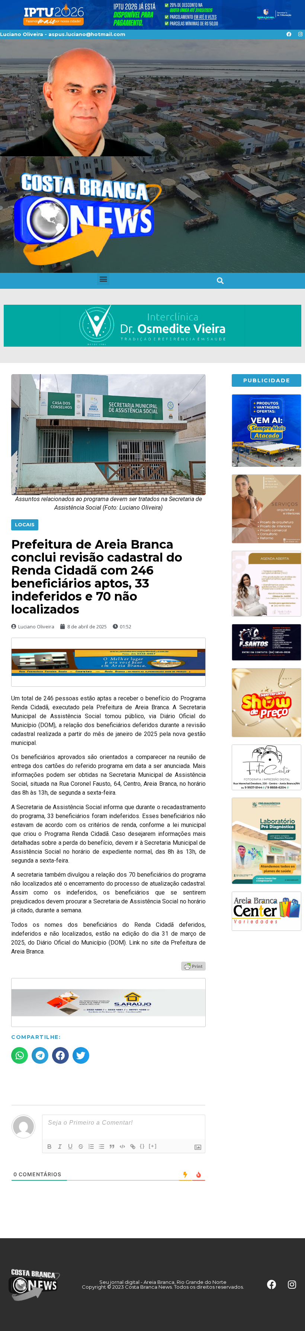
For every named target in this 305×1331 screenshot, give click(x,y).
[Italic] (60, 1146)
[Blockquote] (112, 1146)
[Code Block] (122, 1146)
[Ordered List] (91, 1146)
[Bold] (49, 1146)
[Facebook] (288, 34)
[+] (153, 1146)
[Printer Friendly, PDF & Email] (193, 966)
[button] (103, 279)
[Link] (133, 1146)
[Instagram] (300, 34)
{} (142, 1146)
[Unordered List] (101, 1146)
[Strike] (81, 1146)
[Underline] (70, 1146)
